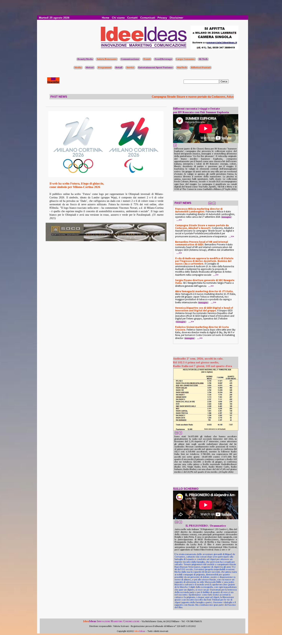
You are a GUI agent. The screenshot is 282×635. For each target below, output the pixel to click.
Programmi (104, 67)
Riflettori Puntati (201, 67)
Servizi (130, 67)
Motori (90, 67)
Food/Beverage (163, 59)
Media (78, 67)
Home (105, 17)
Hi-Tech (203, 59)
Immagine (226, 217)
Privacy (162, 17)
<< (210, 203)
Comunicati (147, 17)
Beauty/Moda (85, 59)
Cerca (224, 81)
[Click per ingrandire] (105, 144)
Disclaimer (176, 17)
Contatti (132, 17)
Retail (118, 67)
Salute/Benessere (107, 59)
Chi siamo (118, 17)
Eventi (147, 59)
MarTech (182, 67)
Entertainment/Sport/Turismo (155, 67)
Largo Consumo (185, 59)
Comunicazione (130, 59)
